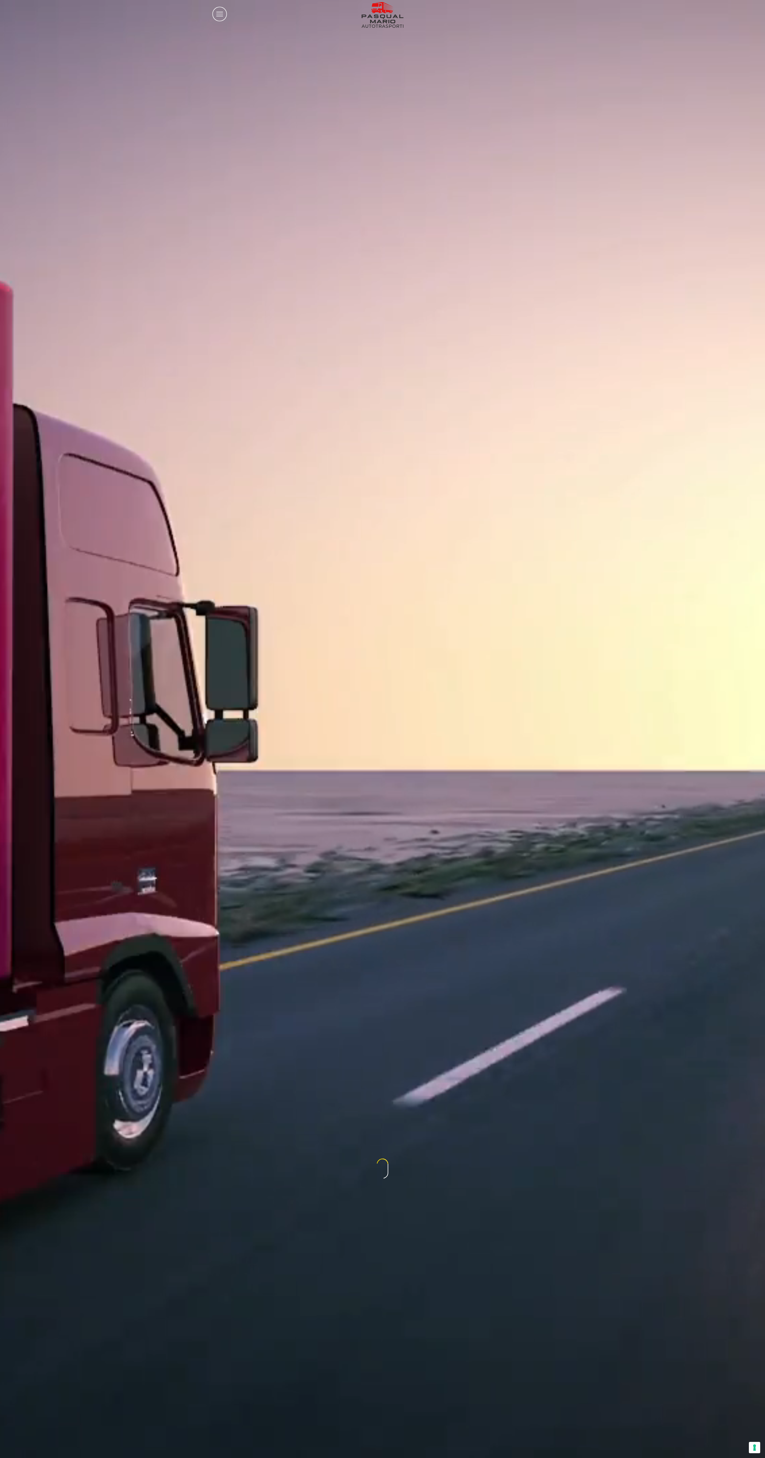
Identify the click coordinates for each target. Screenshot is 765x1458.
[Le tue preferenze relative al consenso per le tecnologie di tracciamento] (754, 1447)
